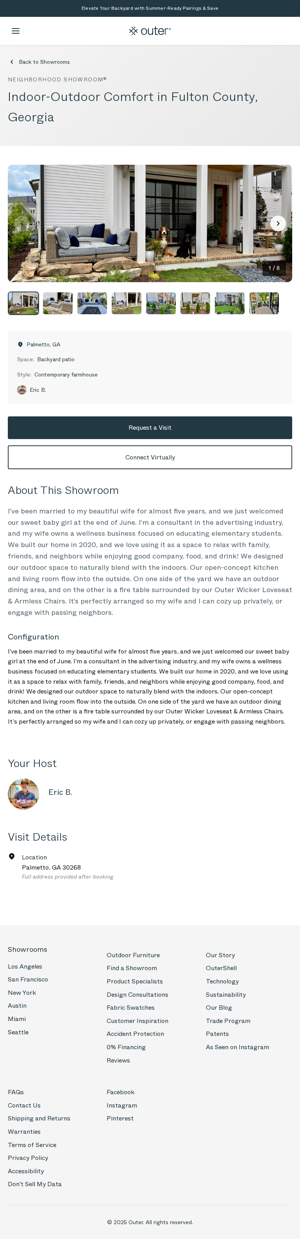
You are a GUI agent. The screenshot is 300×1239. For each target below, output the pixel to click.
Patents (217, 1033)
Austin (17, 1005)
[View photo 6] (195, 303)
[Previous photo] (22, 223)
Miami (17, 1018)
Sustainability (226, 994)
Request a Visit (150, 427)
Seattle (18, 1032)
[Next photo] (278, 223)
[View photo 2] (57, 303)
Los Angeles (25, 966)
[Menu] (15, 31)
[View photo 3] (92, 303)
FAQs (16, 1092)
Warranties (24, 1131)
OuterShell (221, 967)
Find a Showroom (132, 967)
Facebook (120, 1092)
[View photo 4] (126, 303)
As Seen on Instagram (237, 1047)
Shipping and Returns (39, 1118)
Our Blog (219, 1007)
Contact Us (24, 1105)
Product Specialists (135, 981)
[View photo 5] (161, 303)
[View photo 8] (264, 303)
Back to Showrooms (44, 62)
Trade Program (228, 1020)
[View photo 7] (229, 303)
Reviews (118, 1060)
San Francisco (28, 979)
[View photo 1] (23, 303)
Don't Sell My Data (35, 1184)
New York (22, 992)
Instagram (122, 1105)
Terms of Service (32, 1144)
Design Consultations (137, 994)
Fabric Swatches (131, 1007)
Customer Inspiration (137, 1020)
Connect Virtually (150, 457)
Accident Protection (135, 1033)
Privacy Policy (28, 1157)
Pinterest (120, 1118)
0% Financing (126, 1047)
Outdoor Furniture (133, 955)
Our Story (220, 955)
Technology (222, 981)
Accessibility (26, 1171)
